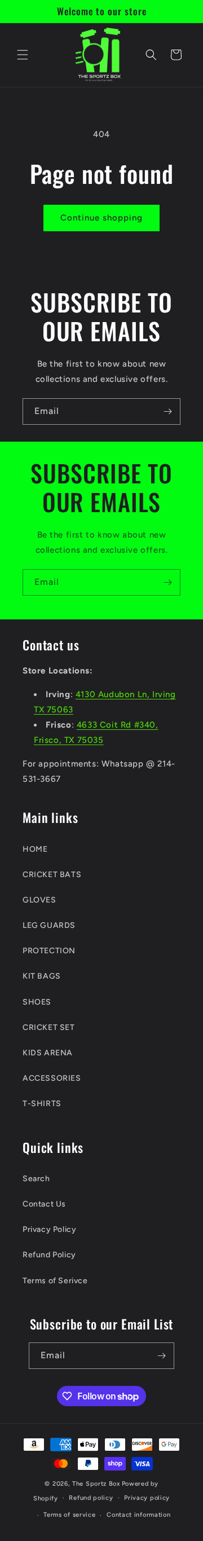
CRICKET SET (49, 1027)
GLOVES (39, 900)
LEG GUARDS (49, 925)
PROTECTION (49, 951)
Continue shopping (101, 218)
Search (36, 1178)
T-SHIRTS (42, 1103)
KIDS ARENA (48, 1053)
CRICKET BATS (52, 874)
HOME (35, 849)
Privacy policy (147, 1498)
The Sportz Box (96, 1483)
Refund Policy (49, 1255)
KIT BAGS (42, 976)
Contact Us (44, 1204)
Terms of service (69, 1514)
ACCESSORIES (52, 1078)
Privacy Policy (49, 1229)
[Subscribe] (167, 411)
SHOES (37, 1002)
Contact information (138, 1514)
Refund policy (91, 1498)
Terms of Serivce (55, 1280)
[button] (22, 54)
